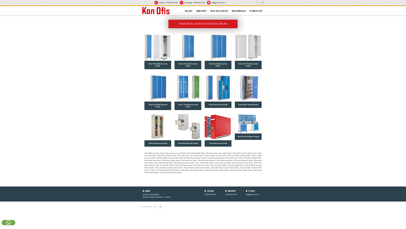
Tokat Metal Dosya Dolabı (157, 143)
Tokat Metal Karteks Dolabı (188, 143)
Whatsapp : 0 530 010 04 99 (194, 3)
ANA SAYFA (189, 11)
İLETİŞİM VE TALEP (256, 11)
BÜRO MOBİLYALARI (239, 11)
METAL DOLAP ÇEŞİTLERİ (220, 11)
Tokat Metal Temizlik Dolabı (248, 105)
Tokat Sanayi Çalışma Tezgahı (248, 137)
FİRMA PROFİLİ (201, 11)
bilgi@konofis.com (218, 3)
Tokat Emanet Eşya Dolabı (218, 105)
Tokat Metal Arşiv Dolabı (218, 143)
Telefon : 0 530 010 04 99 (168, 3)
